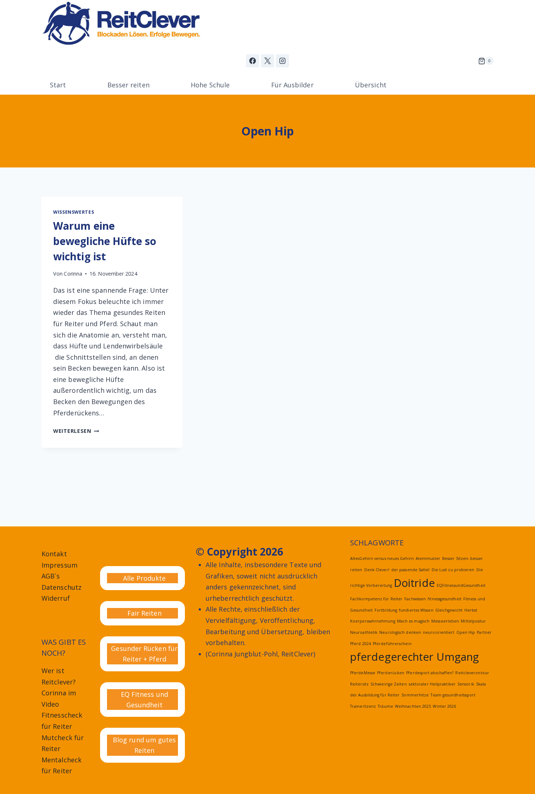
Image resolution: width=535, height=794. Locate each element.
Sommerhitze (415, 695)
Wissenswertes (73, 212)
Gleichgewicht (449, 610)
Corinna (73, 273)
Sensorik (465, 684)
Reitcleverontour (472, 672)
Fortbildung (385, 610)
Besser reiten (128, 84)
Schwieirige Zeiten (388, 684)
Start (58, 84)
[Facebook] (252, 60)
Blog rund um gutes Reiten (144, 745)
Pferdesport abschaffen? (429, 672)
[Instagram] (282, 60)
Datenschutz (61, 587)
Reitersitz (359, 684)
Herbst (470, 610)
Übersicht (371, 84)
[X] (267, 60)
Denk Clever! (376, 569)
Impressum (59, 565)
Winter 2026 (444, 706)
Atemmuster (428, 558)
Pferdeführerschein (392, 643)
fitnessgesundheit (444, 598)
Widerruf (55, 598)
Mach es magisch (413, 621)
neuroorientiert (438, 632)
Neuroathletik (363, 632)
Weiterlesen (76, 430)
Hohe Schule (210, 84)
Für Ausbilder (292, 84)
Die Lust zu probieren (453, 569)
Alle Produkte (144, 578)
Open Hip (465, 632)
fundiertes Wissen (416, 610)
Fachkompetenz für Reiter (376, 598)
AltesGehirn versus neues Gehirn (382, 558)
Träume (385, 706)
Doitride (414, 583)
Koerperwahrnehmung (372, 621)
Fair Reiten (144, 613)
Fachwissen (415, 598)
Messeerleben (445, 621)
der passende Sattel (410, 569)
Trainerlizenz (363, 706)
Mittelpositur (473, 621)
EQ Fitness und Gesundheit (144, 699)
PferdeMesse (362, 672)
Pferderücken (390, 672)
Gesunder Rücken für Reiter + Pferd (144, 653)
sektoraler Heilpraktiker (432, 684)
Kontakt (54, 553)
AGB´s (50, 576)
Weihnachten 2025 (413, 706)
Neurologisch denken (400, 632)
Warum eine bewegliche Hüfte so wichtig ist (104, 241)
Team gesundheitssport (453, 695)
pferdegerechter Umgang (414, 656)
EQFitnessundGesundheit (461, 585)
